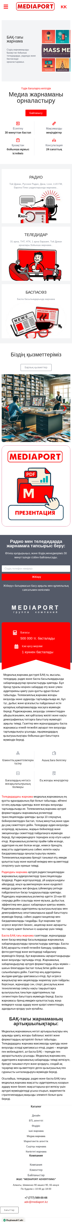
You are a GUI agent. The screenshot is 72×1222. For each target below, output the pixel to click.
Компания (36, 1164)
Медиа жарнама (36, 1136)
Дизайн (36, 1115)
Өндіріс (36, 1125)
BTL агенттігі (36, 1120)
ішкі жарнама (36, 1130)
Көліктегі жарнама (36, 1151)
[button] (29, 439)
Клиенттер (36, 1170)
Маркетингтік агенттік (36, 1141)
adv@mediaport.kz (36, 1202)
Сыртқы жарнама (36, 1146)
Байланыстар (36, 1175)
